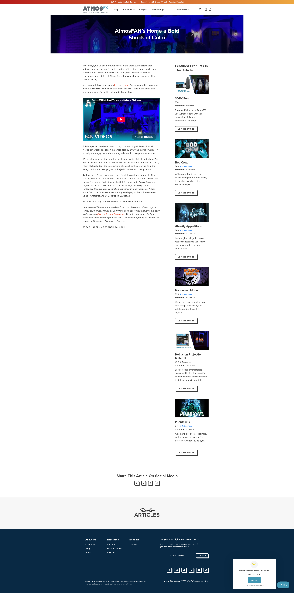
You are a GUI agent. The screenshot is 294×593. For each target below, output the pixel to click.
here (116, 85)
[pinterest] (191, 570)
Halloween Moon (186, 290)
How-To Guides (114, 548)
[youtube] (198, 570)
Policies (111, 552)
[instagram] (176, 570)
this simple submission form (111, 214)
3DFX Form (182, 98)
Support (111, 544)
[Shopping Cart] (210, 9)
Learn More (186, 129)
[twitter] (184, 570)
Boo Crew (181, 162)
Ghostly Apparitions (188, 226)
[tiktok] (206, 570)
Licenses (133, 544)
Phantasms (182, 422)
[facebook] (169, 570)
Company (90, 544)
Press (88, 552)
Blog (87, 548)
